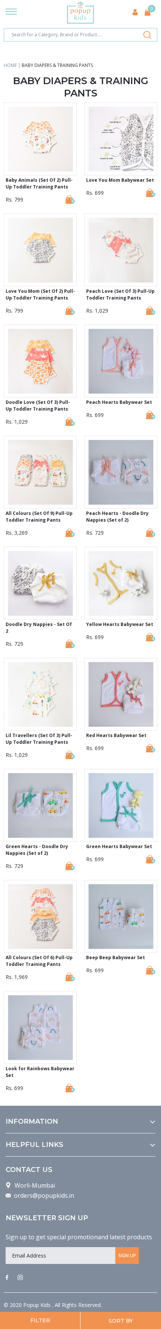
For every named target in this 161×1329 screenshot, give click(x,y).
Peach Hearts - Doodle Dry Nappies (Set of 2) (117, 516)
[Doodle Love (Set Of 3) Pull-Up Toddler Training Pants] (70, 421)
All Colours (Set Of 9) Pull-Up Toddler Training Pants (39, 516)
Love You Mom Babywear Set (120, 180)
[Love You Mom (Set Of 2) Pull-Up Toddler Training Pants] (70, 310)
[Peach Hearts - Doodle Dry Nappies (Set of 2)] (150, 532)
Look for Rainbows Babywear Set (40, 1071)
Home (10, 65)
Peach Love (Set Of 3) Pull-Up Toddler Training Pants (120, 294)
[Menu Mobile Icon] (11, 12)
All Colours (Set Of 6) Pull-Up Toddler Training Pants (39, 960)
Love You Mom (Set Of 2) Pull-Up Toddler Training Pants (40, 294)
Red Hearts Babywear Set (116, 735)
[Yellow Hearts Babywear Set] (150, 637)
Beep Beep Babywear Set (115, 957)
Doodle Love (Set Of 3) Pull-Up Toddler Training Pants (38, 405)
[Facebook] (7, 1278)
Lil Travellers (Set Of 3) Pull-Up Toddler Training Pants (39, 738)
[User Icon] (135, 12)
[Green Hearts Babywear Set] (150, 859)
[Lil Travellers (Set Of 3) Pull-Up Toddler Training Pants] (70, 754)
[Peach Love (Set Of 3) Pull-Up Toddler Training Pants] (150, 310)
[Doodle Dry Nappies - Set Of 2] (70, 643)
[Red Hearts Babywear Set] (150, 748)
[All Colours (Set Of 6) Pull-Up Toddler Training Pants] (70, 977)
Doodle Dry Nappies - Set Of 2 (39, 627)
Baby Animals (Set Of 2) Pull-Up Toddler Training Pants (39, 183)
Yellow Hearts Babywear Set (119, 624)
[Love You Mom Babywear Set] (150, 192)
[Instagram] (20, 1278)
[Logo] (80, 12)
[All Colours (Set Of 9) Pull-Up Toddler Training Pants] (70, 532)
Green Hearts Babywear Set (119, 846)
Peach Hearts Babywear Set (119, 402)
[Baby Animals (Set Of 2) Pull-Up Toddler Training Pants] (70, 199)
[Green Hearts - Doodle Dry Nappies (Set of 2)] (70, 866)
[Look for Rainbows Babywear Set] (70, 1088)
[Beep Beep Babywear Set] (150, 970)
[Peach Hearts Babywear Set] (150, 415)
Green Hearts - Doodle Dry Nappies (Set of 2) (37, 849)
